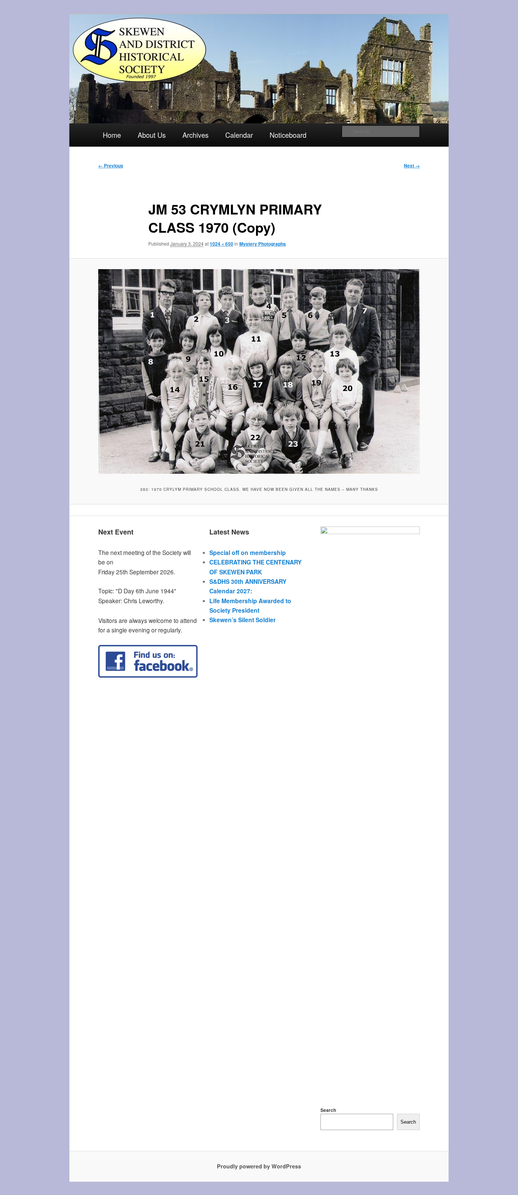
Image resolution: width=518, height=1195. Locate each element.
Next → (412, 165)
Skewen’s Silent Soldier (242, 619)
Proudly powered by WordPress (259, 1166)
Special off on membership (247, 552)
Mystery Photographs (262, 243)
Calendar (239, 135)
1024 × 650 (221, 243)
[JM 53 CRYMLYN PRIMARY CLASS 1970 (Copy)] (259, 371)
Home (112, 135)
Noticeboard (288, 135)
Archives (195, 135)
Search (328, 1110)
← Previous (110, 165)
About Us (152, 135)
